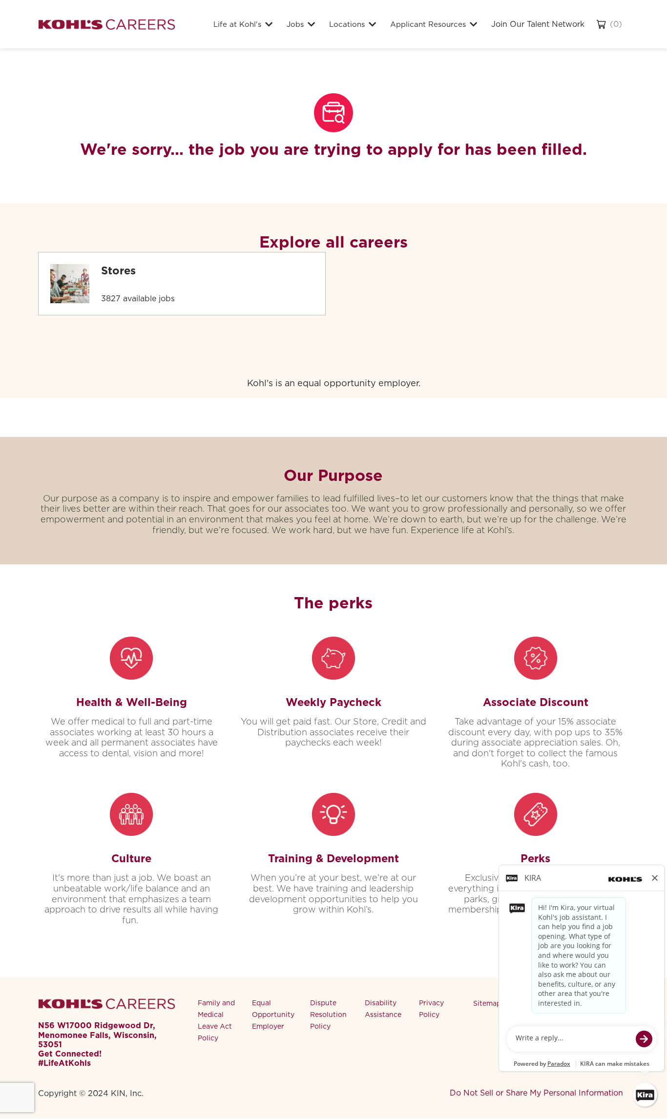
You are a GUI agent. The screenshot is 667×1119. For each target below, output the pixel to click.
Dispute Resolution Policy (328, 1014)
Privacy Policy (431, 1008)
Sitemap (487, 1003)
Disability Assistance (383, 1008)
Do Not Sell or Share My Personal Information (536, 1093)
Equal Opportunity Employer (273, 1014)
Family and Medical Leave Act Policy (216, 1020)
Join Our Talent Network (537, 24)
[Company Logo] (106, 24)
